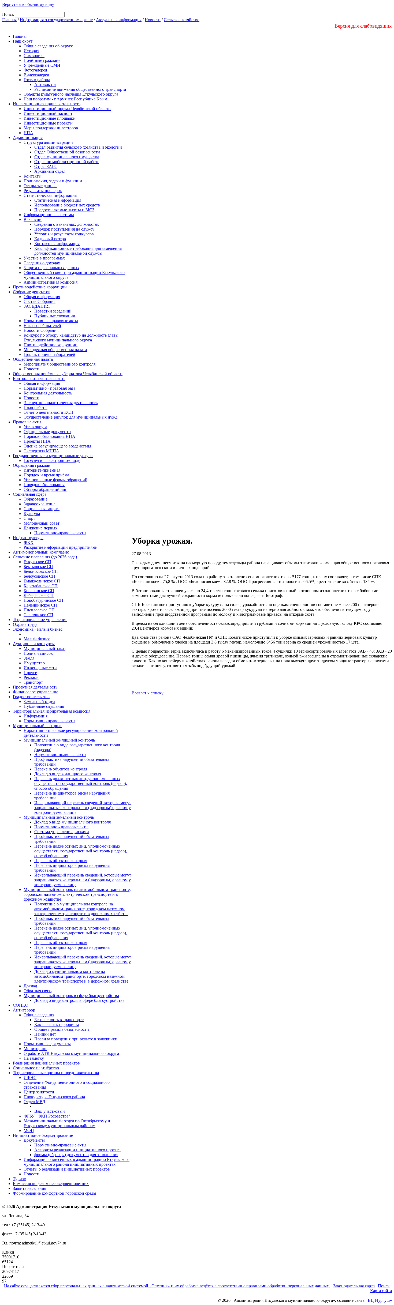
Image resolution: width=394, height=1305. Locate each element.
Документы (34, 1140)
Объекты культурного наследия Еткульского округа (71, 94)
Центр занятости (39, 1092)
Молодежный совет (42, 523)
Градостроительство (31, 696)
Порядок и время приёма (46, 475)
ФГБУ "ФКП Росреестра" (47, 1116)
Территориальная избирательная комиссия (51, 711)
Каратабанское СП (41, 586)
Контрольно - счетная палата (39, 378)
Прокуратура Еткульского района (54, 1097)
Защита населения (29, 1188)
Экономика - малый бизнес (37, 629)
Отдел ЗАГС (45, 166)
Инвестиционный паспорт (48, 113)
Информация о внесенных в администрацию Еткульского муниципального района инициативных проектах (76, 1162)
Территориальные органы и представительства (56, 1072)
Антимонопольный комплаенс (41, 552)
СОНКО (20, 1005)
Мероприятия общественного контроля (59, 364)
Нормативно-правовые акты (60, 533)
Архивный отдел (49, 171)
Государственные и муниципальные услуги (53, 455)
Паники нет (45, 1034)
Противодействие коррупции (40, 287)
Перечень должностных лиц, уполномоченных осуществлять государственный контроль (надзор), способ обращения (80, 783)
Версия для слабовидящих (363, 26)
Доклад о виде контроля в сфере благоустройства (79, 1000)
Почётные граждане (42, 60)
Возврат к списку (147, 693)
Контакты (33, 176)
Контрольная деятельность (48, 393)
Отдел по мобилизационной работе (66, 161)
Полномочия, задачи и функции (53, 181)
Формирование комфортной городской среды (54, 1193)
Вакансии (33, 219)
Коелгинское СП (39, 590)
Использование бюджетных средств (67, 205)
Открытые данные (40, 185)
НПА (28, 132)
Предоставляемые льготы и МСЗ (64, 210)
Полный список (38, 653)
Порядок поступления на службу (64, 229)
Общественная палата (33, 359)
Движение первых (40, 528)
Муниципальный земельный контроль (59, 817)
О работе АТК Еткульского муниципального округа (71, 1053)
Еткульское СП (37, 561)
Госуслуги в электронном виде (52, 460)
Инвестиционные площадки (50, 118)
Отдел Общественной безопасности (67, 152)
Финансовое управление (35, 692)
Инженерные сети (40, 667)
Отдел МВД (34, 1101)
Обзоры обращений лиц (46, 489)
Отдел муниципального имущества (66, 157)
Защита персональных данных (51, 267)
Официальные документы (47, 431)
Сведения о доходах (42, 263)
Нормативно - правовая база (49, 388)
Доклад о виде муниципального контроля (72, 822)
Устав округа (35, 426)
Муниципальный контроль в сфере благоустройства (71, 995)
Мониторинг (35, 1048)
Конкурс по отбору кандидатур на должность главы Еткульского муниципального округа (71, 337)
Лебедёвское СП (39, 595)
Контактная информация (57, 243)
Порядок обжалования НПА (49, 436)
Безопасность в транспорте (59, 1019)
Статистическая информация (50, 195)
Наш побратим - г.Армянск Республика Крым (65, 99)
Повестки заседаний (53, 311)
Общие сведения (39, 1015)
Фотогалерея (35, 70)
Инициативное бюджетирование (43, 1135)
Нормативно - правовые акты (61, 827)
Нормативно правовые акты (49, 721)
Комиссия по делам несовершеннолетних (51, 1183)
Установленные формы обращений (55, 479)
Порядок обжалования (44, 484)
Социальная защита (42, 508)
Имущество (34, 663)
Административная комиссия (50, 282)
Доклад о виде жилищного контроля (67, 774)
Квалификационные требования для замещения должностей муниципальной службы (78, 250)
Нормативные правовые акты (51, 320)
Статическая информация (57, 200)
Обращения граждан (31, 465)
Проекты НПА (37, 441)
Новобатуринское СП (43, 600)
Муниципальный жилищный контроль (59, 740)
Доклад (30, 986)
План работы (35, 407)
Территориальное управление (40, 619)
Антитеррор (24, 1010)
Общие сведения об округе (48, 46)
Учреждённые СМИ (42, 65)
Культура (32, 513)
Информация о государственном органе (56, 19)
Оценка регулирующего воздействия (57, 446)
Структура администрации (48, 142)
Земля (29, 658)
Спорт (29, 518)
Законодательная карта (354, 1286)
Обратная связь (37, 990)
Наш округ (23, 41)
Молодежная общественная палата (55, 349)
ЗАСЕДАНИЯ (37, 306)
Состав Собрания (39, 301)
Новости (153, 19)
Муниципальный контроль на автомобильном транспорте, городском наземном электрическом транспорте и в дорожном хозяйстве (77, 894)
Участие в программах (44, 258)
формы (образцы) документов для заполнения (76, 1154)
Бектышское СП (38, 566)
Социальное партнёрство (36, 1068)
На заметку (34, 1058)
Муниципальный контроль (37, 725)
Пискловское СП (39, 610)
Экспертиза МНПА (41, 451)
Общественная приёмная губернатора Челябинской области (67, 373)
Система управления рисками (61, 831)
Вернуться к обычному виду (28, 4)
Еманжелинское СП (42, 581)
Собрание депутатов (31, 291)
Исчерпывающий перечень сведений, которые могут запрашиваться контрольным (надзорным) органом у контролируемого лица (82, 807)
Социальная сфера (29, 494)
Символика (34, 55)
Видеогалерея (36, 75)
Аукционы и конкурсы (34, 643)
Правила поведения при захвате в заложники (75, 1039)
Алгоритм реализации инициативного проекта (77, 1150)
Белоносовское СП (41, 571)
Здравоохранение (39, 504)
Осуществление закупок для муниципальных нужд (70, 417)
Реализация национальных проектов (46, 1063)
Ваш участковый (49, 1111)
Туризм (19, 1178)
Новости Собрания (41, 330)
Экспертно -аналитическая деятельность (61, 402)
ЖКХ (29, 542)
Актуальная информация (119, 19)
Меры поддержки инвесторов (51, 128)
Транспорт (33, 682)
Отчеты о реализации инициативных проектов (67, 1169)
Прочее (30, 672)
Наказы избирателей (42, 325)
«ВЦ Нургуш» (379, 1300)
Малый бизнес (37, 639)
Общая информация (42, 296)
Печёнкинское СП (40, 605)
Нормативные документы (47, 1043)
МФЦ (29, 1130)
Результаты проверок (43, 190)
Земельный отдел (39, 701)
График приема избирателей (49, 354)
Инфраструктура (28, 537)
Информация (35, 716)
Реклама (31, 677)
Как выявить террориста (56, 1024)
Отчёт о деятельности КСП (48, 412)
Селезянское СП (38, 614)
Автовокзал (45, 84)
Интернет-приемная (42, 470)
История (31, 50)
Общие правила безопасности (61, 1029)
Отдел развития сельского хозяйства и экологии (78, 147)
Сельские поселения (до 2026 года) (45, 557)
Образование (35, 499)
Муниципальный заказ (44, 648)
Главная (9, 19)
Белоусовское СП (39, 576)
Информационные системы (49, 214)
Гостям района (37, 79)
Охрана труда (25, 624)
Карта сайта (381, 1290)
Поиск (384, 1286)
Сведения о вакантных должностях (66, 224)
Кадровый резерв (50, 238)
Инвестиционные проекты (48, 123)
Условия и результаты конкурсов (64, 234)
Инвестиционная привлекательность (46, 103)
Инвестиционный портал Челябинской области (67, 108)
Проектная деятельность (35, 687)
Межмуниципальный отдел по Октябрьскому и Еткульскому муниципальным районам (67, 1123)
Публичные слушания (54, 316)
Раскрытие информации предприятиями (61, 547)
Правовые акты (27, 422)
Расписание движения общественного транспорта (80, 89)
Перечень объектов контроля (60, 769)
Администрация (28, 137)
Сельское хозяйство (181, 19)
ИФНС (30, 1077)
